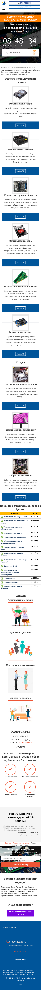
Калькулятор (24, 7)
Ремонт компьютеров (21, 843)
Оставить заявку (20, 951)
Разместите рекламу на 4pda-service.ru (20, 913)
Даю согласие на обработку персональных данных (21, 872)
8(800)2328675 (24, 3)
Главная (8, 843)
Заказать (20, 125)
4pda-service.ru (12, 970)
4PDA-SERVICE (9, 927)
